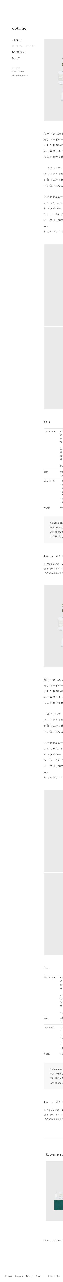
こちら (48, 202)
